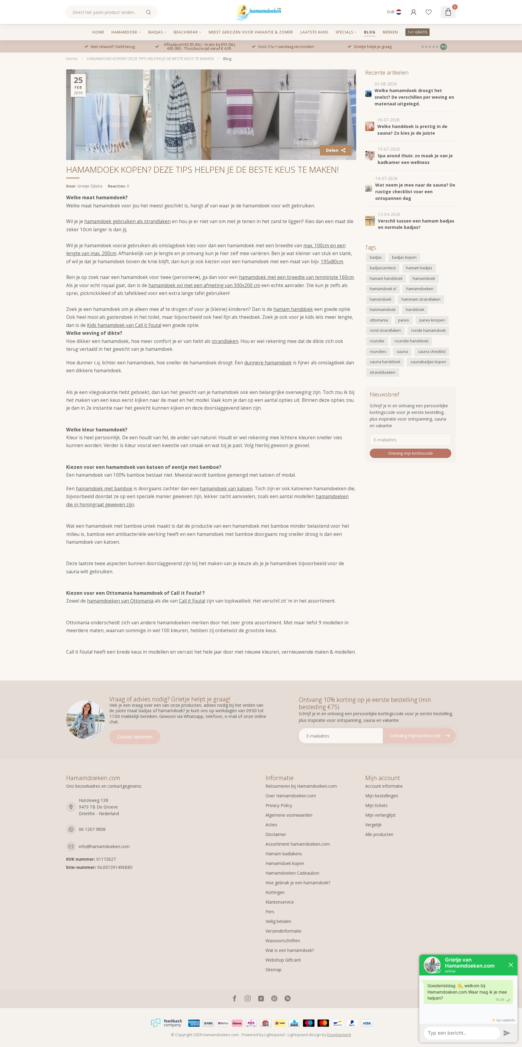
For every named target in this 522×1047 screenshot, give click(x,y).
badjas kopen (404, 257)
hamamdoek (424, 278)
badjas (376, 257)
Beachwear (186, 32)
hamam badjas (419, 268)
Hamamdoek (124, 32)
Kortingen (275, 892)
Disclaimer (276, 834)
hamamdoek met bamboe (104, 488)
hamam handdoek (293, 309)
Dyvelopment (339, 1034)
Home (98, 32)
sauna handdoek (385, 361)
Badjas (155, 32)
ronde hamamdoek (428, 330)
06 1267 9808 (92, 829)
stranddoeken (382, 372)
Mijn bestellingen (381, 796)
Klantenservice (280, 902)
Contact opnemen (135, 737)
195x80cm (332, 261)
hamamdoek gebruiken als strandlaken (127, 221)
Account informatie (384, 786)
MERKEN (390, 32)
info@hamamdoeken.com (104, 846)
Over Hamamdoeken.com (291, 796)
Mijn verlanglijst (380, 815)
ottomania (379, 320)
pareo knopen (432, 320)
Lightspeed (274, 1034)
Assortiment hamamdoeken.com (298, 844)
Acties (271, 825)
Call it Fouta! (192, 601)
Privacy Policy (279, 805)
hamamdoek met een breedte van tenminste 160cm (296, 277)
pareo (403, 320)
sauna (402, 351)
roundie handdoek (411, 341)
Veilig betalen (278, 921)
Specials (344, 32)
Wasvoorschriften (283, 940)
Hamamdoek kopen (285, 863)
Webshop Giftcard (283, 960)
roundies (378, 351)
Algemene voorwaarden (289, 815)
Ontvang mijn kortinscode (410, 453)
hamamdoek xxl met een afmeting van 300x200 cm (204, 285)
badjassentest (383, 268)
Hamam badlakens (284, 853)
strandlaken (225, 341)
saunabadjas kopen (428, 361)
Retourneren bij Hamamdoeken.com (301, 786)
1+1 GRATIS (417, 32)
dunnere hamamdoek (268, 363)
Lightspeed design (304, 1034)
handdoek (415, 309)
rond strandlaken (385, 330)
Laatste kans (314, 32)
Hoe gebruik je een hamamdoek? (298, 882)
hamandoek (380, 299)
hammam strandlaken (420, 299)
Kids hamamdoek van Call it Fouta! (124, 325)
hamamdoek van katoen (226, 488)
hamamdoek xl (383, 288)
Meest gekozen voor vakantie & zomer (251, 32)
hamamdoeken (419, 288)
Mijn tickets (376, 805)
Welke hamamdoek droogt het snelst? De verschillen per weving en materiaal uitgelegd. (414, 97)
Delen (332, 150)
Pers (270, 911)
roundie (377, 341)
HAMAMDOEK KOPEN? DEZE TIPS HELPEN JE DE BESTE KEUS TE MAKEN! (150, 58)
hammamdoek (382, 309)
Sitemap (274, 969)
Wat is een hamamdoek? (290, 950)
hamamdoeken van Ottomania (120, 601)
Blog (369, 32)
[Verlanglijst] (429, 12)
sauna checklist (432, 351)
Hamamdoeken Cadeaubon (292, 873)
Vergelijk (373, 825)
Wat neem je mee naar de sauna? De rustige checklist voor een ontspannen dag (415, 191)
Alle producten (379, 834)
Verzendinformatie (283, 931)
